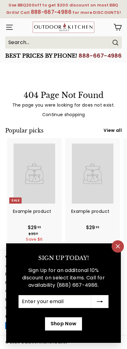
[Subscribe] (100, 301)
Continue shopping (63, 115)
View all (113, 130)
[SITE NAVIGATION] (8, 27)
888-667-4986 (100, 55)
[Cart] (117, 27)
